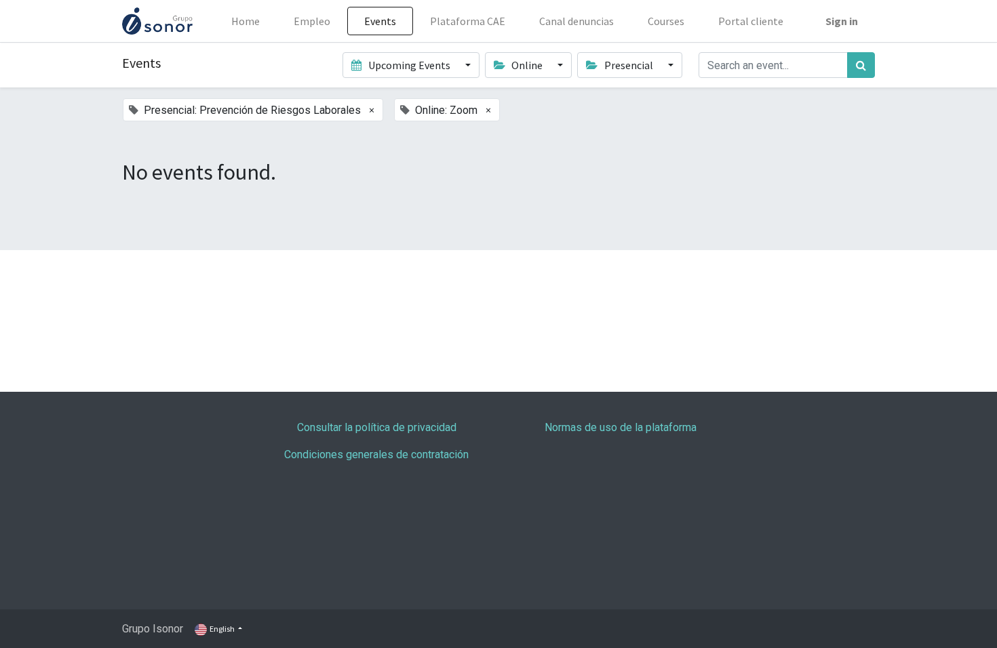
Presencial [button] (628, 65)
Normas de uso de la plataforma (621, 427)
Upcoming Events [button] (409, 65)
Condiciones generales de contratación (376, 454)
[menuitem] (245, 21)
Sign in (841, 21)
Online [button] (527, 65)
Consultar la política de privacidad (376, 427)
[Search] (861, 65)
